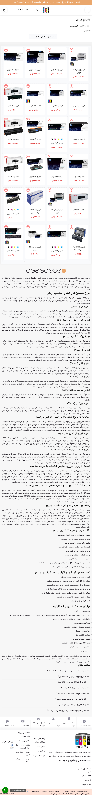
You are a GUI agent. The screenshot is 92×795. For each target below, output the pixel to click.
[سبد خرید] (4, 10)
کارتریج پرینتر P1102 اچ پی (79, 71)
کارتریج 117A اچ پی (13, 214)
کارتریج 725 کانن (13, 106)
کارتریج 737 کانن (13, 139)
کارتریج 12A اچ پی (57, 106)
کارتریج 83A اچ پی (13, 69)
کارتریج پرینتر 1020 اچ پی (57, 211)
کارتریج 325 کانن (78, 210)
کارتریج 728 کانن (13, 176)
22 (42, 270)
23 (37, 270)
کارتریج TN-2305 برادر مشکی (35, 211)
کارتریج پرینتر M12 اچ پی (35, 248)
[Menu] (87, 10)
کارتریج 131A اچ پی (57, 251)
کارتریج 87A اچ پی (57, 176)
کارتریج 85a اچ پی (57, 69)
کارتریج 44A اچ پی (35, 139)
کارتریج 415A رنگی (13, 251)
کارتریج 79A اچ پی (79, 106)
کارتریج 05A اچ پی (35, 69)
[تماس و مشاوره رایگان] (5, 790)
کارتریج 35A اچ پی (78, 176)
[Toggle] (88, 671)
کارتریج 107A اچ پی (35, 106)
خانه (88, 26)
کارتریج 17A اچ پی (79, 139)
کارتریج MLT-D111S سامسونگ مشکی (79, 248)
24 (33, 270)
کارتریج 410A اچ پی (57, 143)
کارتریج (82, 26)
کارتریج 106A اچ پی (35, 176)
